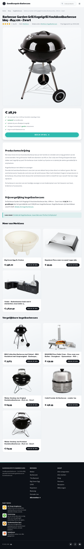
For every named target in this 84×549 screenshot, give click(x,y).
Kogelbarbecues (17, 11)
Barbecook (33, 475)
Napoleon (33, 488)
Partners (60, 481)
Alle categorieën (63, 472)
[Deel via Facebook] (75, 544)
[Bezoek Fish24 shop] (4, 515)
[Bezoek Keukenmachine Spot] (4, 524)
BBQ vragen (61, 488)
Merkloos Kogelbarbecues (49, 24)
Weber (32, 472)
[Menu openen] (79, 4)
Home (4, 11)
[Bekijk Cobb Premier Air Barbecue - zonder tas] (62, 381)
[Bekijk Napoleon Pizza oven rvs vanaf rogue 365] (62, 243)
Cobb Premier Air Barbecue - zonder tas (60, 398)
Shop (9, 11)
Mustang (33, 491)
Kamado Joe (34, 494)
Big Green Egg (35, 481)
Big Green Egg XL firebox (14, 260)
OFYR (32, 484)
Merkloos (26, 24)
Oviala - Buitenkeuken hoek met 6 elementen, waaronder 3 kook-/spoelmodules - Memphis (17, 304)
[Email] (80, 544)
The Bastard (34, 478)
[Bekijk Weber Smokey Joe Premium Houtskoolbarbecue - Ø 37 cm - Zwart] (22, 424)
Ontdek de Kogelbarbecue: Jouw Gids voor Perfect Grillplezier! (35, 215)
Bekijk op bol (41, 135)
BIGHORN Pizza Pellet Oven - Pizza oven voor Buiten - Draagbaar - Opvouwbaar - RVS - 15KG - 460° (62, 356)
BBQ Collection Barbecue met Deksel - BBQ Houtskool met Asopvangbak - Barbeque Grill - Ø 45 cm (21, 356)
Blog (59, 478)
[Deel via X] (71, 544)
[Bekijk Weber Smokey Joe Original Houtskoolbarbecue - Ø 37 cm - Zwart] (22, 381)
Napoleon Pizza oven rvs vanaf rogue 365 (61, 260)
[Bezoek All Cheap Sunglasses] (4, 507)
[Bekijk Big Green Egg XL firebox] (22, 243)
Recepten (60, 484)
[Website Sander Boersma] (11, 544)
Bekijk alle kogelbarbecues (24, 207)
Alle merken (61, 475)
